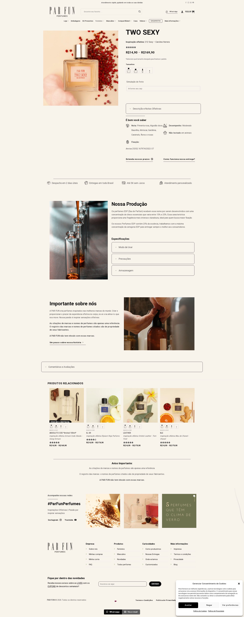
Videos (142, 21)
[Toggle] (130, 109)
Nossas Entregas (152, 554)
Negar (209, 605)
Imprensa (177, 549)
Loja (65, 21)
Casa (135, 21)
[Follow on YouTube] (193, 3)
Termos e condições (182, 554)
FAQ (90, 565)
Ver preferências (230, 605)
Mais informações (172, 21)
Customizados (152, 565)
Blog (175, 565)
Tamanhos (130, 64)
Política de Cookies (200, 611)
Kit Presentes (87, 21)
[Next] (194, 419)
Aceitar (188, 605)
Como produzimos (153, 549)
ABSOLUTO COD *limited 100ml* (62, 433)
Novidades (121, 559)
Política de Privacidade (216, 611)
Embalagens (75, 21)
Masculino (110, 21)
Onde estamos (152, 559)
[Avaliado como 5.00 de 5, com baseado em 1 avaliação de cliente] (163, 47)
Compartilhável (124, 21)
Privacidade (178, 559)
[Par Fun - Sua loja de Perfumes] (63, 11)
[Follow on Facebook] (186, 3)
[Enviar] (139, 12)
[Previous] (49, 419)
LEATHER (127, 433)
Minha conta (94, 559)
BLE (161, 433)
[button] (239, 583)
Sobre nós (93, 549)
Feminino (98, 21)
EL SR (88, 433)
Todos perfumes (124, 565)
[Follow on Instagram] (188, 3)
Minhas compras (96, 554)
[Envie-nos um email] (191, 3)
